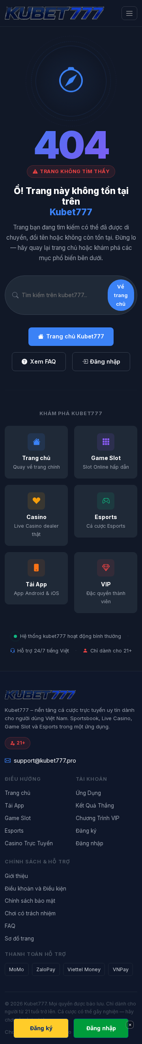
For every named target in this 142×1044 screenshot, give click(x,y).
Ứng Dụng (88, 793)
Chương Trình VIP (98, 818)
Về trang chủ (121, 295)
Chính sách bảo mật (30, 901)
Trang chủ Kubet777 (75, 336)
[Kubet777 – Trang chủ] (54, 13)
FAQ (10, 926)
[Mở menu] (129, 13)
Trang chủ (17, 793)
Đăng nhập (105, 361)
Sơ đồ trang (19, 938)
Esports (14, 831)
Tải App (14, 805)
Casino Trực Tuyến (29, 843)
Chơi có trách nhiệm (30, 913)
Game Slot (18, 818)
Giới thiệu (16, 876)
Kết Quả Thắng (95, 805)
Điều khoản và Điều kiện (35, 888)
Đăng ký (86, 831)
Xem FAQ (43, 361)
